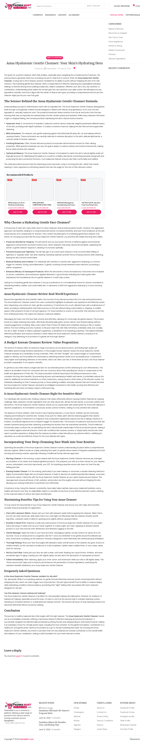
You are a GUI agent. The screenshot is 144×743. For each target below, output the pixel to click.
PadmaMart (52, 68)
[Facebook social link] (6, 642)
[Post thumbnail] (46, 708)
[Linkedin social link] (23, 642)
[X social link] (12, 642)
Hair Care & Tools (115, 37)
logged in (19, 656)
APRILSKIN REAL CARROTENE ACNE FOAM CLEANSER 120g (42, 204)
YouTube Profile (126, 729)
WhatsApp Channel (128, 725)
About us (100, 708)
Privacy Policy (102, 716)
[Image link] (18, 705)
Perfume (112, 54)
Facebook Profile (127, 708)
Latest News (102, 729)
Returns (100, 725)
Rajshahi (77, 725)
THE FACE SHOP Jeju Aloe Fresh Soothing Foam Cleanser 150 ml (91, 204)
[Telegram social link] (35, 642)
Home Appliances (115, 42)
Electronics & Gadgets (117, 33)
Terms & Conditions (105, 721)
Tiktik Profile (125, 721)
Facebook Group (127, 712)
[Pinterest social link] (18, 642)
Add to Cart (17, 212)
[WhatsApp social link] (29, 642)
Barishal (77, 716)
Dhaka (76, 708)
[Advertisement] (54, 39)
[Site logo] (18, 6)
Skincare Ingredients (116, 59)
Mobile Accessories (116, 50)
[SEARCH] (107, 6)
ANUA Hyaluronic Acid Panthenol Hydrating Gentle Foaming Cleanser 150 (17, 204)
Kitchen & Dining (115, 46)
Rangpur (77, 729)
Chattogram (79, 712)
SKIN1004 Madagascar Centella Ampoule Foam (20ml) (66, 204)
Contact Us (101, 712)
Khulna (76, 721)
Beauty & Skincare (54, 58)
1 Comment (55, 718)
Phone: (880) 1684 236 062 (15, 723)
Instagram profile (127, 716)
